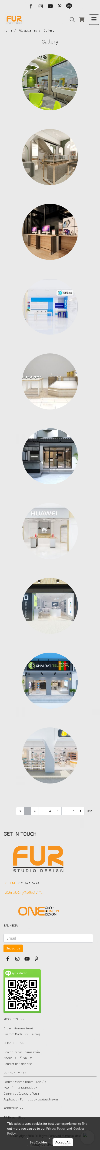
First (11, 811)
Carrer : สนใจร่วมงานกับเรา (21, 1093)
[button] (70, 19)
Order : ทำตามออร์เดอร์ (18, 1028)
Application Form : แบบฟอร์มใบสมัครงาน (30, 1099)
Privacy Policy (55, 1128)
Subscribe (13, 948)
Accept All (62, 1142)
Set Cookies (38, 1142)
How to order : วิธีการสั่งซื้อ (21, 1052)
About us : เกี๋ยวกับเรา (17, 1057)
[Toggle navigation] (94, 19)
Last (89, 811)
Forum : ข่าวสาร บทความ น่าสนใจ (24, 1081)
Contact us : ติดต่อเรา (17, 1063)
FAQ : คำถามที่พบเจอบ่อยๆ (20, 1087)
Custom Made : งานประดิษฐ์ (21, 1034)
